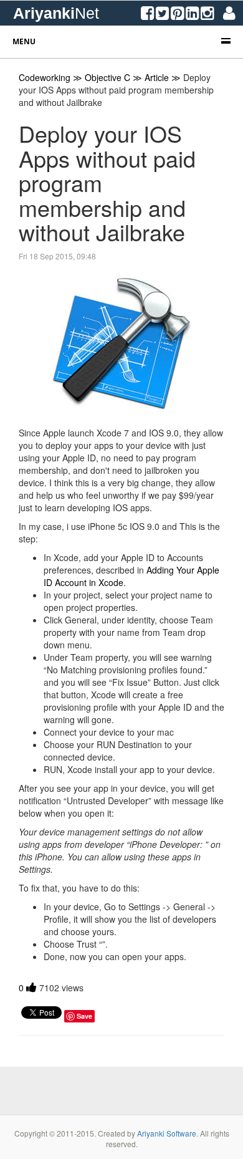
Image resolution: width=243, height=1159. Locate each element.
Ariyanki (56, 13)
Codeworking (44, 77)
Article (157, 77)
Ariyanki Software (166, 1133)
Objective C (107, 77)
